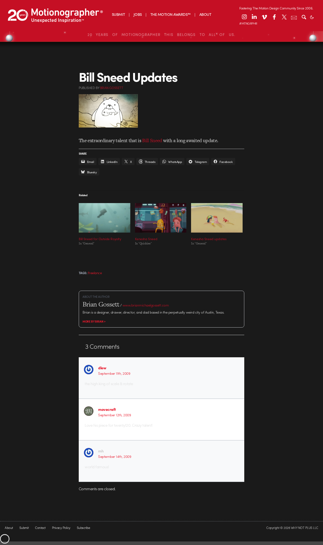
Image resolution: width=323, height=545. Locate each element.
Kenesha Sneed (146, 238)
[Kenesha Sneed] (161, 217)
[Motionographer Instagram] (244, 17)
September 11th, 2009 (114, 373)
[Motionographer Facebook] (274, 17)
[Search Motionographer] (304, 17)
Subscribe (83, 527)
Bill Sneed (152, 140)
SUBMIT (118, 14)
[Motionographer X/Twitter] (284, 17)
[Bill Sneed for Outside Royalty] (104, 217)
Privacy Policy (61, 527)
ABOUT (205, 14)
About (9, 527)
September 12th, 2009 (114, 414)
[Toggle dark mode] (312, 17)
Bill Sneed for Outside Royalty (100, 238)
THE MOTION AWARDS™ (170, 14)
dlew (102, 367)
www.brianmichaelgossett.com (145, 305)
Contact (40, 527)
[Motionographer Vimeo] (264, 17)
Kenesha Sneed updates (208, 238)
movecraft (107, 409)
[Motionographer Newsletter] (294, 17)
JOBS (138, 14)
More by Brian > (94, 321)
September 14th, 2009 (114, 456)
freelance (95, 272)
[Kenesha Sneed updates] (217, 217)
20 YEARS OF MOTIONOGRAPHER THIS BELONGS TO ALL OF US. (161, 34)
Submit (24, 527)
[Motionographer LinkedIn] (254, 17)
